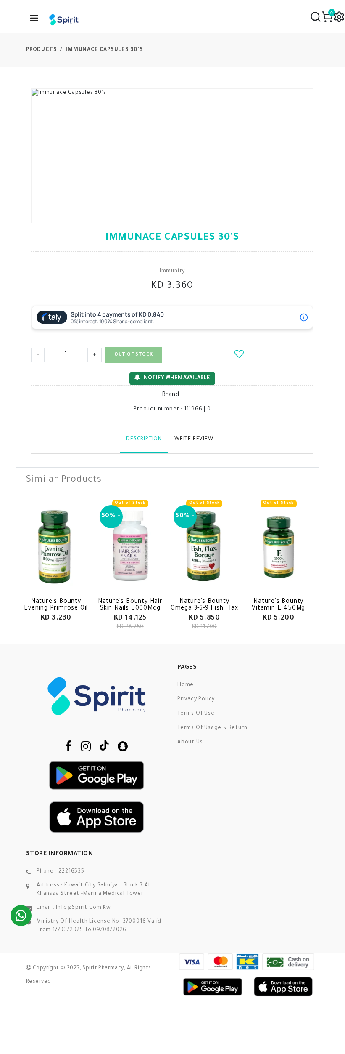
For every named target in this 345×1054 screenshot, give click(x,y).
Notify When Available (177, 378)
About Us (190, 742)
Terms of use (196, 714)
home (185, 685)
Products (41, 50)
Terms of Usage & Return (212, 728)
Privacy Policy (196, 700)
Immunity (172, 271)
